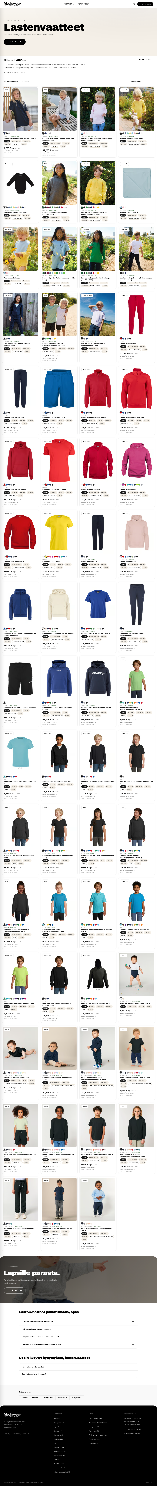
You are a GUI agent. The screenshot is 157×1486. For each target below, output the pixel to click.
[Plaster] (46, 629)
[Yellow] (98, 207)
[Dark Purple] (125, 925)
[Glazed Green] (137, 1150)
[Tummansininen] (125, 339)
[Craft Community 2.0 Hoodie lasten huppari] (59, 604)
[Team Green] (50, 703)
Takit (55, 1443)
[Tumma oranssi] (48, 557)
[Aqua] (123, 703)
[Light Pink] (84, 133)
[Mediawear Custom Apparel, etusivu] (12, 4)
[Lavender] (59, 1150)
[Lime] (64, 273)
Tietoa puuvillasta (95, 1419)
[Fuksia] (123, 485)
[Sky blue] (57, 1224)
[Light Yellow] (137, 851)
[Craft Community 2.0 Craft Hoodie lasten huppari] (98, 678)
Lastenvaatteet (59, 1468)
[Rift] (52, 629)
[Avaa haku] (134, 4)
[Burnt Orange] (9, 851)
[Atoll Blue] (4, 776)
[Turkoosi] (128, 485)
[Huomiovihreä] (137, 485)
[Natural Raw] (123, 999)
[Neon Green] (132, 703)
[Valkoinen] (43, 413)
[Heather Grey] (9, 133)
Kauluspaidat (58, 1439)
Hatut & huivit (59, 1464)
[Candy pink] (121, 557)
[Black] (7, 133)
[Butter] (23, 1073)
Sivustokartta (149, 1482)
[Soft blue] (128, 557)
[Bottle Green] (43, 207)
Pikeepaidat (58, 1431)
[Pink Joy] (57, 1150)
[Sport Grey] (55, 207)
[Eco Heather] (25, 1073)
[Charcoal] (123, 133)
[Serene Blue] (96, 1073)
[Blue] (7, 851)
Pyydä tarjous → (146, 60)
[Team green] (91, 629)
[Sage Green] (132, 557)
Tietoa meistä (94, 1431)
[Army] (11, 999)
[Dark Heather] (50, 207)
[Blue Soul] (18, 1073)
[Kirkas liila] (59, 557)
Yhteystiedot (84, 4)
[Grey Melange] (11, 776)
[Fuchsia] (100, 851)
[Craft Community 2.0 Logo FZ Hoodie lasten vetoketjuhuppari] (20, 604)
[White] (11, 133)
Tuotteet (68, 4)
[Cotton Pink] (16, 1073)
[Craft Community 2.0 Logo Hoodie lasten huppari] (59, 678)
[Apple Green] (121, 703)
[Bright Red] (125, 851)
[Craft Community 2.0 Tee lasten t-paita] (98, 604)
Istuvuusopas (62, 1397)
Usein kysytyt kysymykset (98, 1435)
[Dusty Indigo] (125, 133)
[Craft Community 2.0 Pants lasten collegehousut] (136, 604)
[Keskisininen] (123, 339)
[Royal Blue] (139, 703)
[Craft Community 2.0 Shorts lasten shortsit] (20, 678)
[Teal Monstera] (139, 1150)
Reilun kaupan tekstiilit (62, 1472)
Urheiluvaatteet (59, 1456)
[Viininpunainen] (57, 557)
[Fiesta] (93, 1150)
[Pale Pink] (16, 851)
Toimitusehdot (94, 1439)
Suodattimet (12, 81)
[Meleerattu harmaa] (128, 339)
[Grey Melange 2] (48, 776)
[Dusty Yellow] (130, 133)
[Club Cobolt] (4, 629)
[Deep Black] (7, 776)
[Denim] (20, 999)
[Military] (137, 133)
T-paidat (24, 1397)
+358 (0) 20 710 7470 (134, 1430)
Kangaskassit (58, 1435)
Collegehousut (59, 1447)
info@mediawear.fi (133, 1434)
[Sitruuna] (46, 557)
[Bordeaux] (48, 207)
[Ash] (14, 999)
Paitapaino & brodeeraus (98, 1427)
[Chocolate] (123, 925)
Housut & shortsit (60, 1451)
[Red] (62, 207)
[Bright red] (9, 629)
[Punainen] (121, 339)
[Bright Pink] (50, 557)
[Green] (52, 207)
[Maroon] (50, 629)
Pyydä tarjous (145, 4)
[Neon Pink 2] (137, 703)
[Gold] (64, 851)
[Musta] (130, 339)
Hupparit (35, 1397)
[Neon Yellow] (130, 703)
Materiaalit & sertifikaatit (98, 1423)
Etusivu (7, 20)
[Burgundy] (103, 1150)
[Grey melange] (11, 629)
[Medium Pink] (139, 925)
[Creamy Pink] (128, 851)
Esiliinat (56, 1460)
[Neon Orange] (135, 703)
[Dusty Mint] (128, 133)
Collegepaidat (48, 1397)
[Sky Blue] (96, 999)
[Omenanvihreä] (139, 485)
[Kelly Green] (59, 851)
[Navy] (4, 133)
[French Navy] (128, 703)
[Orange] (91, 925)
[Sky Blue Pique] (98, 925)
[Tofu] (43, 629)
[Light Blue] (82, 133)
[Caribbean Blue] (20, 1073)
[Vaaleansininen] (132, 485)
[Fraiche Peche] (14, 1073)
